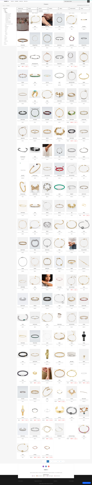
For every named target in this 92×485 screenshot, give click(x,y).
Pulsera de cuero (8, 16)
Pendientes (6, 26)
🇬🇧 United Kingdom (50, 475)
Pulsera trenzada (8, 22)
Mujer (5, 42)
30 (60, 461)
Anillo (6, 25)
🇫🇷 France (33, 475)
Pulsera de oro (8, 17)
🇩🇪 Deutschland (39, 475)
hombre (16, 1)
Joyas (5, 11)
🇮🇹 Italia (44, 475)
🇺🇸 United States (57, 475)
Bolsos (6, 39)
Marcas (21, 1)
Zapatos (6, 38)
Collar (6, 30)
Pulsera (6, 12)
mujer (12, 1)
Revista (26, 1)
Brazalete (7, 19)
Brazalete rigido (8, 18)
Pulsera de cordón (8, 13)
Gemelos (6, 27)
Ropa (5, 35)
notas (60, 472)
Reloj (6, 31)
